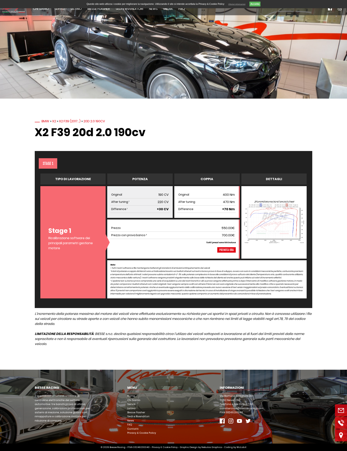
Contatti (133, 429)
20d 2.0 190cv (94, 121)
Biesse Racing (117, 447)
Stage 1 (48, 163)
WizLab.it (241, 447)
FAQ (182, 8)
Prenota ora (226, 250)
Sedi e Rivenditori (129, 8)
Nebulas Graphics (211, 447)
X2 (54, 121)
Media (168, 8)
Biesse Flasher (99, 8)
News (153, 8)
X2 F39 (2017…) (70, 121)
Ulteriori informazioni (236, 4)
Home (131, 396)
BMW (45, 121)
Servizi (60, 8)
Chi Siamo (41, 8)
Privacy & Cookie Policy (141, 433)
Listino (76, 8)
